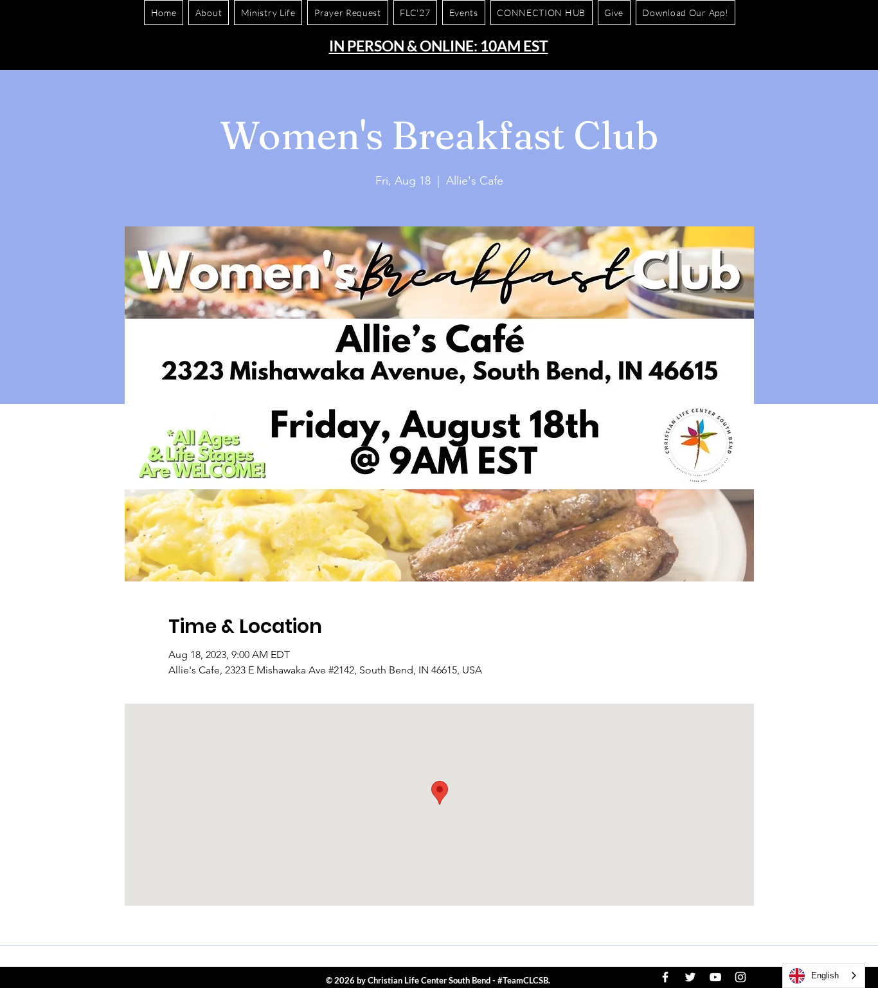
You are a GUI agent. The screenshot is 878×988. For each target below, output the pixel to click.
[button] (685, 12)
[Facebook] (665, 977)
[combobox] (823, 975)
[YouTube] (715, 977)
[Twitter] (690, 977)
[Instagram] (740, 977)
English (825, 975)
